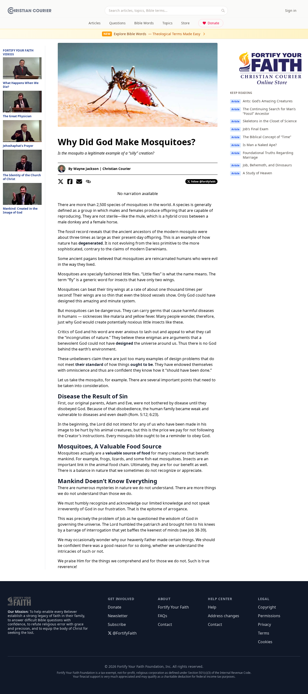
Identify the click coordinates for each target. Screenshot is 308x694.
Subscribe (117, 624)
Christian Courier (117, 168)
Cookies (265, 641)
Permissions (269, 615)
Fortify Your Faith (173, 607)
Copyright (267, 607)
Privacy (264, 624)
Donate (213, 23)
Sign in (290, 10)
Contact (165, 624)
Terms (263, 633)
